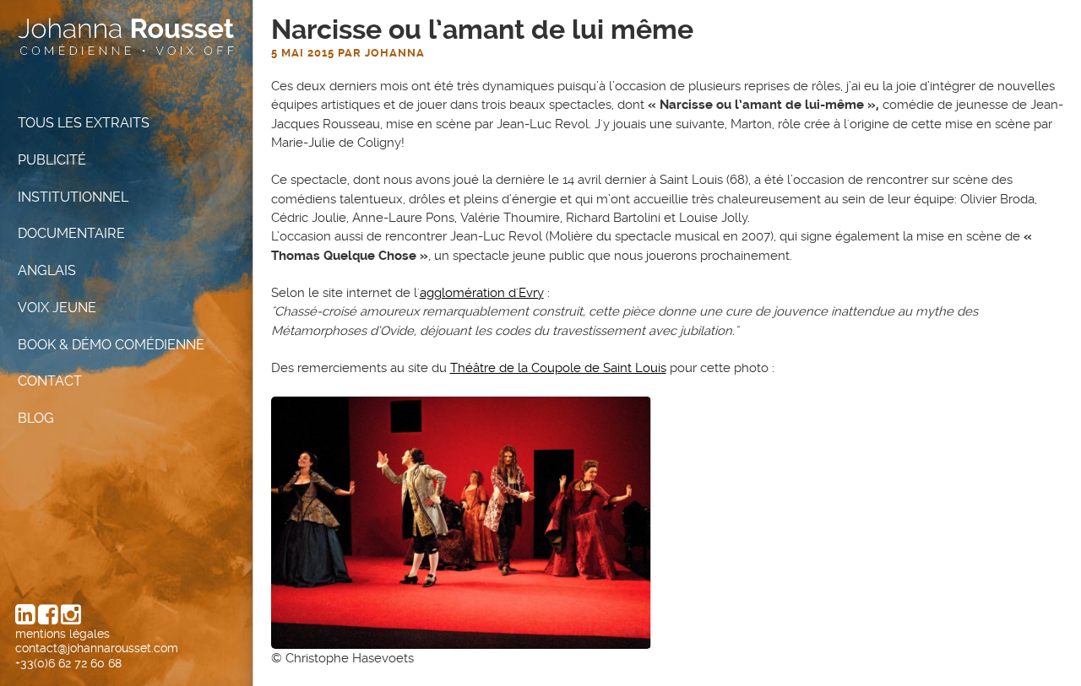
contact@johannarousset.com (96, 648)
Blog (36, 418)
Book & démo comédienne (111, 345)
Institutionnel (75, 197)
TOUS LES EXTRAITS (83, 123)
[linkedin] (25, 618)
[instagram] (70, 618)
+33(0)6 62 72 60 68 (68, 663)
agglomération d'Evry (482, 292)
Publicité (52, 160)
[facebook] (47, 618)
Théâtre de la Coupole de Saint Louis (558, 367)
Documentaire (71, 234)
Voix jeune (57, 308)
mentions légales (62, 633)
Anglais (47, 270)
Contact (50, 382)
